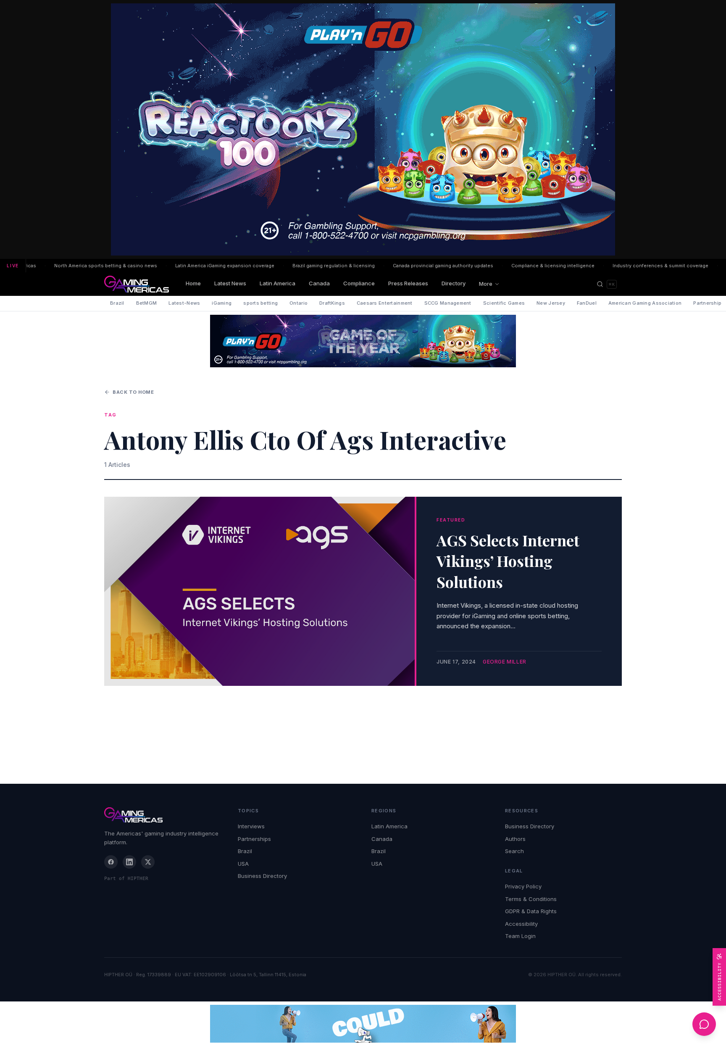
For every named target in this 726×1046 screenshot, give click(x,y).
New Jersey (551, 303)
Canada (319, 283)
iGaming (221, 303)
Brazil (117, 303)
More (485, 283)
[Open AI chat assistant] (704, 1024)
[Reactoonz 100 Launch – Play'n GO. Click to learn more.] (363, 129)
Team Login (520, 936)
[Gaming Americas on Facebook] (111, 862)
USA (243, 863)
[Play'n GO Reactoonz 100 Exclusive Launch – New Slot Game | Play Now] (363, 341)
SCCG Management (447, 303)
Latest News (230, 283)
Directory (454, 283)
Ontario (298, 303)
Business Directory (262, 875)
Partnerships (254, 838)
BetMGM (146, 303)
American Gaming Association (644, 303)
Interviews (251, 826)
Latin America (277, 283)
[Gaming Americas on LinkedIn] (129, 862)
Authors (515, 838)
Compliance (359, 283)
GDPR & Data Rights (531, 911)
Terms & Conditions (531, 899)
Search (514, 851)
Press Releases (408, 283)
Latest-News (184, 303)
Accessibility (521, 923)
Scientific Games (504, 303)
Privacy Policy (523, 886)
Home (193, 283)
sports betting (260, 303)
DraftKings (332, 303)
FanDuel (587, 303)
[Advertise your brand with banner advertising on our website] (363, 1024)
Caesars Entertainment (385, 303)
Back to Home (133, 392)
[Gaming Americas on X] (148, 862)
